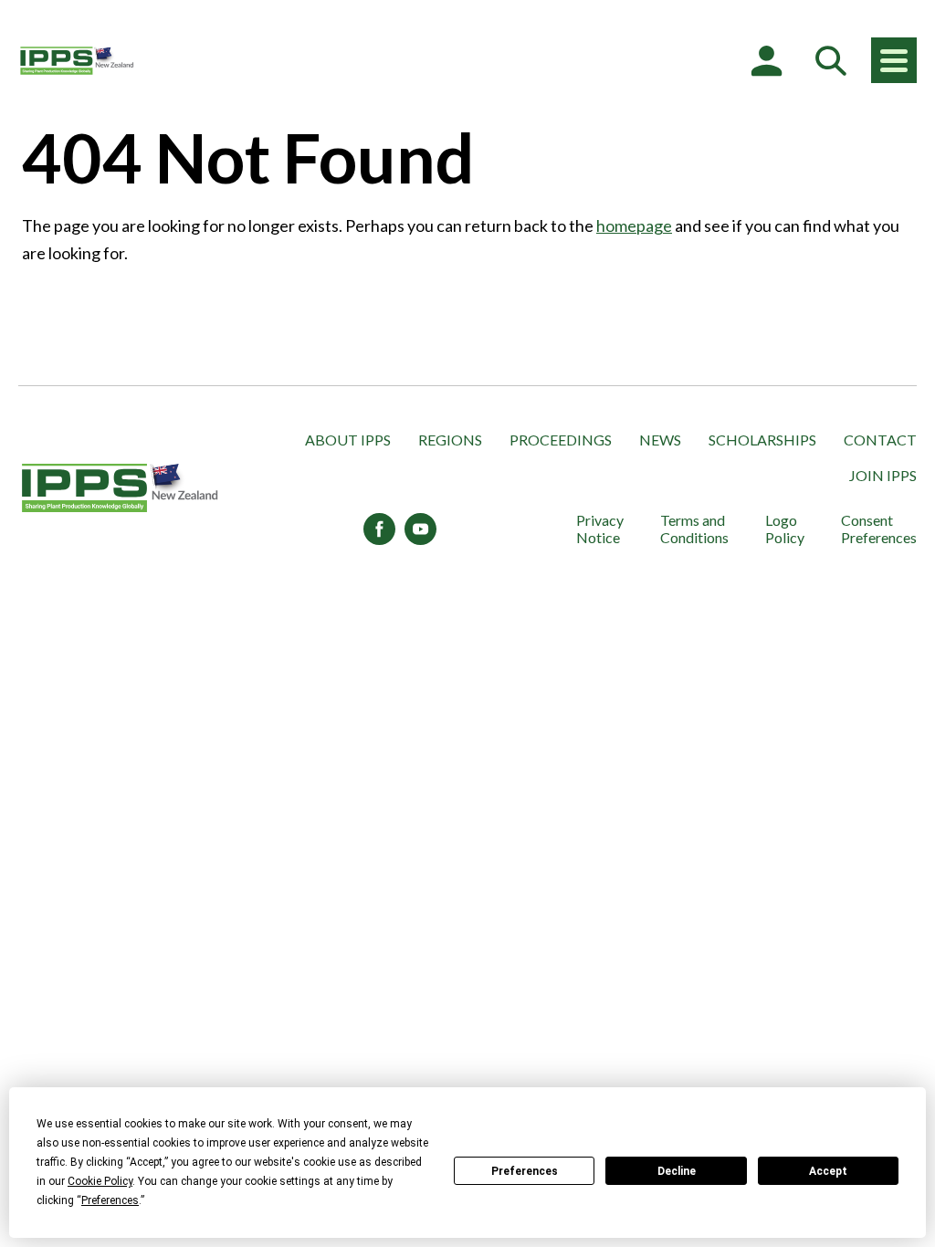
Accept (828, 1171)
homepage (634, 225)
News (660, 439)
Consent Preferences (879, 528)
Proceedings (561, 439)
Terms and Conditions (694, 528)
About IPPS (348, 439)
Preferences (524, 1171)
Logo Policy (784, 528)
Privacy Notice (600, 528)
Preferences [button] (110, 1200)
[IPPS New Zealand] (77, 60)
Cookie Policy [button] (100, 1181)
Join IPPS (883, 475)
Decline (676, 1171)
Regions (450, 439)
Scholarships (762, 439)
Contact (880, 439)
